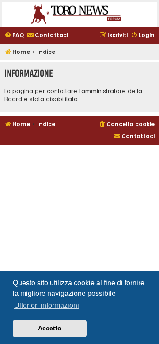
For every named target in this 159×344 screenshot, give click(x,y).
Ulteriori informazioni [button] (46, 305)
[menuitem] (14, 35)
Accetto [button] (49, 328)
